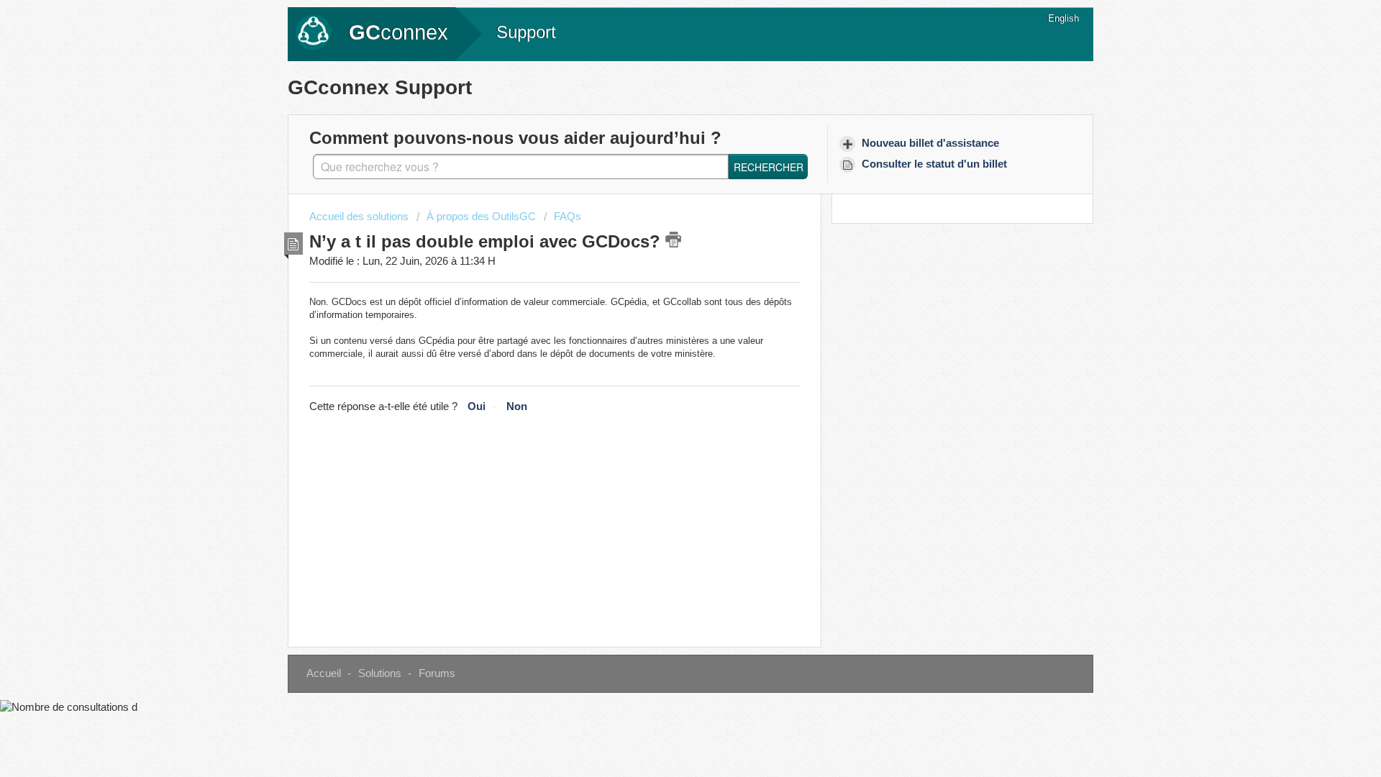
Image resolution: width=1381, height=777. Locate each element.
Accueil (323, 673)
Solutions (379, 673)
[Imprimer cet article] (673, 239)
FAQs (567, 216)
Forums (437, 673)
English (1063, 18)
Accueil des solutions (360, 216)
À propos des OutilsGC (481, 216)
